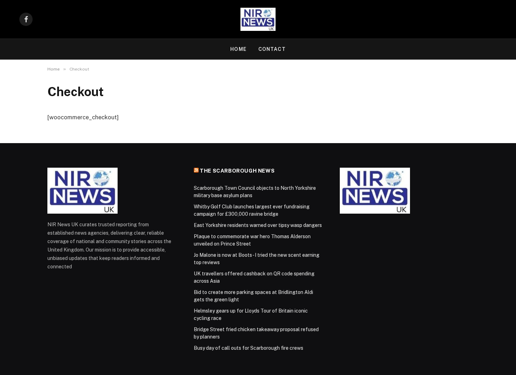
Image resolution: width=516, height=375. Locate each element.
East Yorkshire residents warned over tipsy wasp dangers (258, 225)
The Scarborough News (237, 171)
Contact (272, 49)
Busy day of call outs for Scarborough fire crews (248, 348)
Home (238, 49)
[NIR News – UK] (258, 19)
